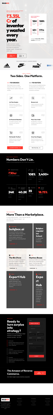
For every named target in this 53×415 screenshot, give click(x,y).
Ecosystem (19, 404)
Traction (19, 402)
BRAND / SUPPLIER (34, 323)
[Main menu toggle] (50, 3)
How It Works (19, 401)
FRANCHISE (33, 328)
